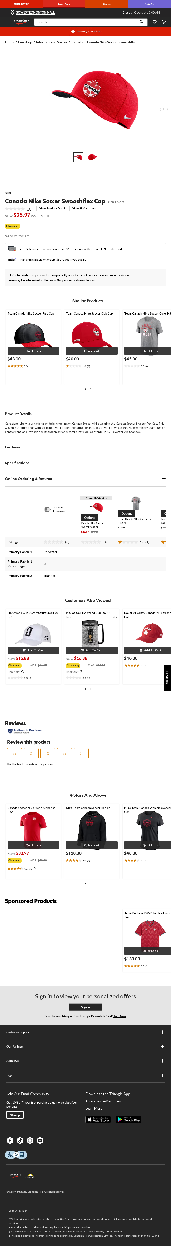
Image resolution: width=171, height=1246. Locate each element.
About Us (12, 1061)
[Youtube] (40, 1140)
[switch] (49, 509)
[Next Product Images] (164, 109)
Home (9, 42)
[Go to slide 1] (78, 157)
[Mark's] (107, 4)
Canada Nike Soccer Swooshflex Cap (55, 201)
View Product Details (53, 208)
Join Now (119, 1016)
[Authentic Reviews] (25, 731)
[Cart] (164, 22)
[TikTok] (20, 1140)
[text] (33, 366)
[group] (19, 664)
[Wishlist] (155, 22)
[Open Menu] (7, 22)
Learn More (94, 1108)
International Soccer (52, 42)
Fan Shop (25, 42)
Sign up (15, 1115)
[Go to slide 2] (93, 157)
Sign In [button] (85, 1007)
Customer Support (18, 1032)
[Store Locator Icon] (12, 12)
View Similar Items (84, 208)
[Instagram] (30, 1140)
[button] (141, 22)
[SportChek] (64, 4)
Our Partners (15, 1046)
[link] (19, 208)
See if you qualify (75, 259)
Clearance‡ (12, 226)
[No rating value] (16, 208)
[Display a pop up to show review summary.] (36, 869)
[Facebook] (10, 1140)
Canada (77, 42)
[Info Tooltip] (22, 672)
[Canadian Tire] (21, 4)
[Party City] (149, 4)
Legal (9, 1075)
